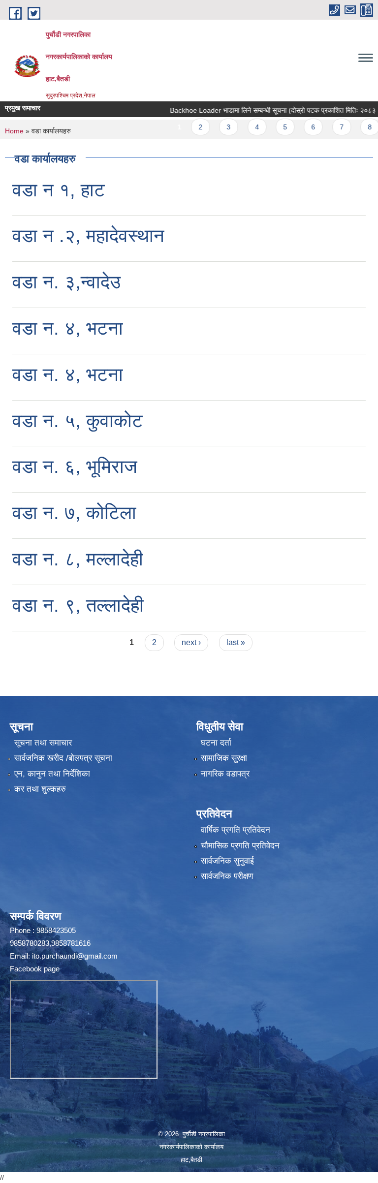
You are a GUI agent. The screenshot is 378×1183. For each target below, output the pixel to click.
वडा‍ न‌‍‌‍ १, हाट (58, 190)
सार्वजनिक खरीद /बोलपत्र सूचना (63, 758)
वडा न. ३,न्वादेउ (66, 282)
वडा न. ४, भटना (67, 328)
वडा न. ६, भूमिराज (74, 466)
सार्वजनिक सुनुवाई (227, 861)
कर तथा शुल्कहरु (40, 789)
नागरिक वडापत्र (225, 773)
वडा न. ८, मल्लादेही (77, 559)
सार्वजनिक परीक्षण (227, 876)
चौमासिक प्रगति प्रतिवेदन (240, 845)
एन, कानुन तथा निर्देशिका (52, 773)
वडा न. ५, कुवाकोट (77, 420)
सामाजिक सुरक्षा (224, 758)
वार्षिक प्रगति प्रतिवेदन (235, 830)
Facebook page (35, 969)
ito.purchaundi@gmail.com (75, 956)
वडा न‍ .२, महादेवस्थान (88, 235)
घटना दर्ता (216, 742)
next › (191, 642)
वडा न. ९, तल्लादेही (78, 605)
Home (14, 131)
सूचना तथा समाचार (43, 742)
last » (235, 642)
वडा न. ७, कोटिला (74, 512)
